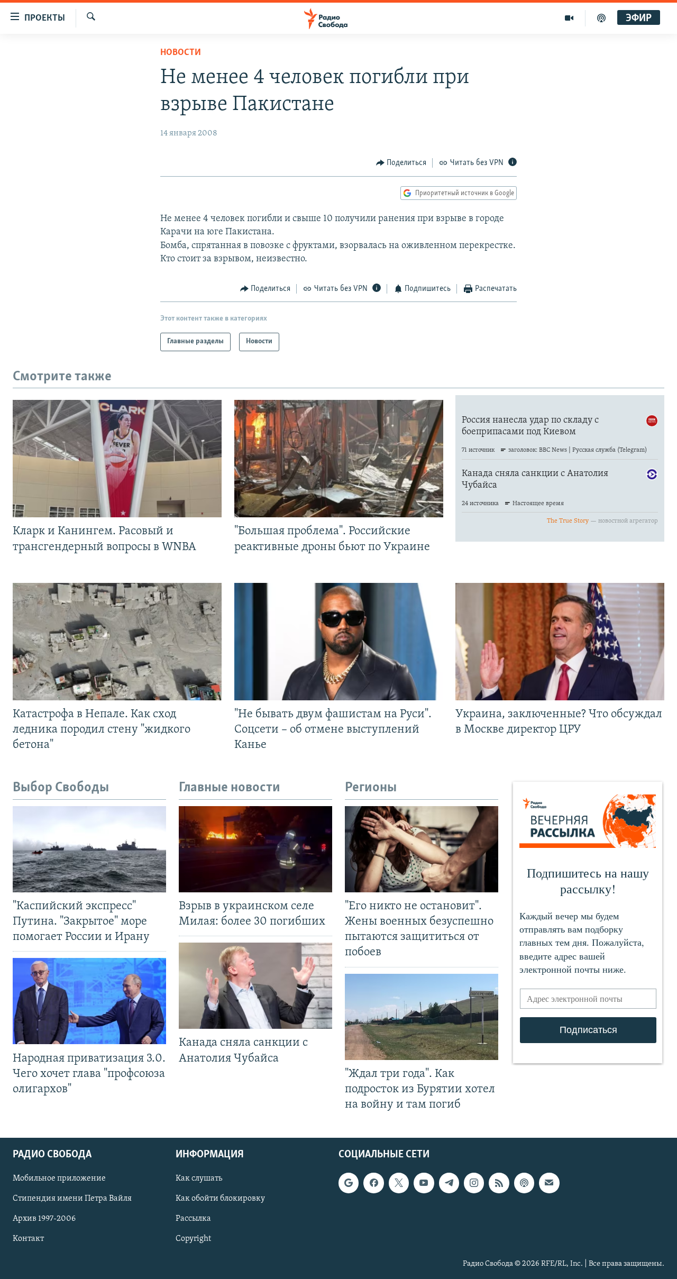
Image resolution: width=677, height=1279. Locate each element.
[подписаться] (549, 1183)
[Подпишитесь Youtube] (424, 1183)
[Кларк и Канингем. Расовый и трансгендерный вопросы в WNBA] (117, 458)
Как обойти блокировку (220, 1198)
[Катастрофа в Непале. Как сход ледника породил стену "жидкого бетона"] (117, 641)
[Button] (401, 163)
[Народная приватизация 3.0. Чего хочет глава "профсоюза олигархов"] (89, 1001)
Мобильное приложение (59, 1178)
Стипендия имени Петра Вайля (72, 1198)
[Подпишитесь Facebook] (373, 1183)
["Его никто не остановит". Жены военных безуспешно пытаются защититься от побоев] (421, 849)
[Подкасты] (524, 1183)
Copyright (193, 1239)
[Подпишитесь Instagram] (474, 1183)
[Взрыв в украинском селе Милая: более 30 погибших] (255, 849)
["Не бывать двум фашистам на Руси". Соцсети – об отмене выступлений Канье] (338, 641)
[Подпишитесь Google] (348, 1183)
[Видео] (569, 18)
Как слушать (199, 1178)
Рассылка (193, 1218)
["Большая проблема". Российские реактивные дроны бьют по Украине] (338, 458)
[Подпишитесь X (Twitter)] (399, 1183)
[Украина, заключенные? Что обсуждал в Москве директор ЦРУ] (559, 641)
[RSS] (499, 1183)
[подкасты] (601, 18)
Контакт (28, 1239)
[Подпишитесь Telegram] (449, 1183)
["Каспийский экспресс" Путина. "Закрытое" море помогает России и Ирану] (89, 849)
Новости (180, 53)
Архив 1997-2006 (44, 1218)
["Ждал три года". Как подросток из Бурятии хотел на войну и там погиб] (421, 1017)
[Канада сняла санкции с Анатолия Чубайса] (255, 986)
